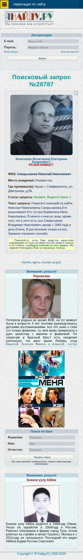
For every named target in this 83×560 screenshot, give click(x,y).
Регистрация (11, 51)
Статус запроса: (38, 197)
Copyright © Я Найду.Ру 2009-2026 (41, 553)
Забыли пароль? (70, 51)
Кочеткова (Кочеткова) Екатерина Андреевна (41, 160)
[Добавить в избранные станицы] (75, 93)
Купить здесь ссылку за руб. (41, 262)
